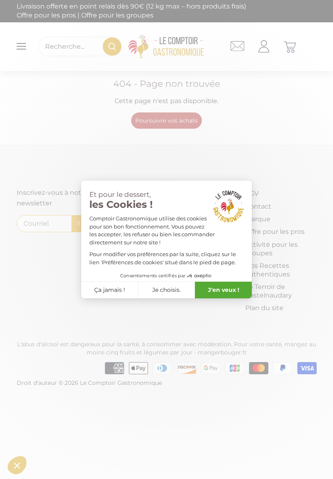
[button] (17, 465)
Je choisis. (166, 289)
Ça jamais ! (109, 289)
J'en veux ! (223, 289)
